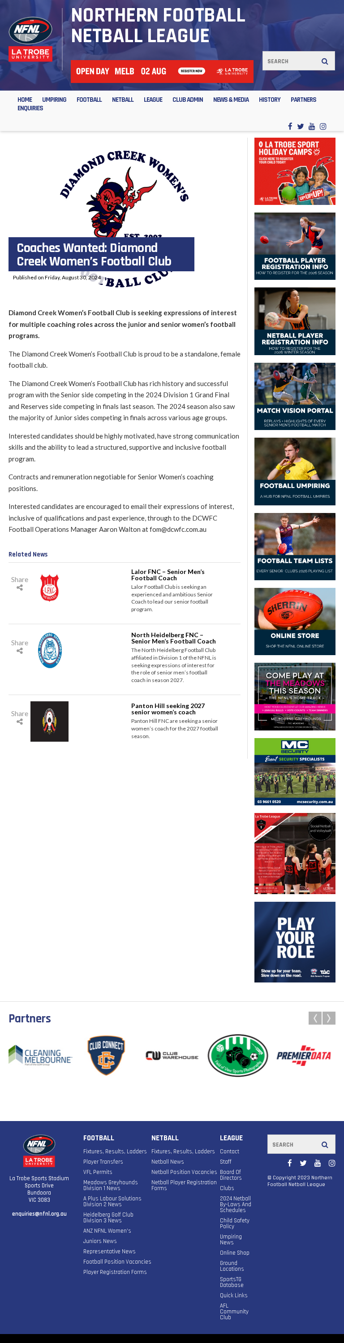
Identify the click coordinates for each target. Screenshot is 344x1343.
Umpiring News (231, 1240)
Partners (303, 100)
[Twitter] (300, 126)
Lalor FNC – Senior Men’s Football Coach (168, 575)
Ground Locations (232, 1266)
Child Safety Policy (234, 1224)
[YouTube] (312, 126)
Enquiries (30, 108)
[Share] (20, 587)
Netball (122, 100)
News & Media (231, 100)
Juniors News (100, 1241)
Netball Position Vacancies (184, 1172)
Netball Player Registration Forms (184, 1185)
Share (19, 579)
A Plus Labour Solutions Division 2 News (112, 1202)
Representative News (109, 1252)
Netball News (167, 1162)
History (269, 100)
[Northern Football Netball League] (30, 39)
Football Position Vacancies (117, 1262)
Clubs (227, 1188)
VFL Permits (97, 1172)
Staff (226, 1162)
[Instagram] (323, 126)
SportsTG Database (232, 1282)
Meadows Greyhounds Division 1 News (110, 1185)
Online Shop (234, 1253)
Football (89, 100)
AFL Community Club (234, 1312)
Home (24, 100)
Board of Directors (231, 1175)
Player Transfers (103, 1162)
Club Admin (187, 100)
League (153, 100)
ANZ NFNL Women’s (107, 1231)
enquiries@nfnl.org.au (39, 1213)
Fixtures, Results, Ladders (115, 1152)
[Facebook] (290, 126)
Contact (229, 1152)
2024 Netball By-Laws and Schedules (235, 1204)
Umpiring (54, 100)
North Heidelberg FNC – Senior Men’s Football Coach (173, 638)
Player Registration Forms (115, 1272)
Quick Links (234, 1296)
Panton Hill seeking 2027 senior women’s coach (168, 709)
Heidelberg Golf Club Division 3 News (108, 1218)
